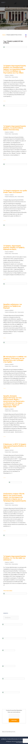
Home (3, 34)
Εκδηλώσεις (12, 196)
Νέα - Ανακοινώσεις (13, 77)
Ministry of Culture (7, 739)
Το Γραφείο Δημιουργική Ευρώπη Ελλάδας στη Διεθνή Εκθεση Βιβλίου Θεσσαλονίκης (14, 128)
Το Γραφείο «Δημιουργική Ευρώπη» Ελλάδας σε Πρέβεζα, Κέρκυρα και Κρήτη (14, 247)
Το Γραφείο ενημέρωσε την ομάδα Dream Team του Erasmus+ (15, 191)
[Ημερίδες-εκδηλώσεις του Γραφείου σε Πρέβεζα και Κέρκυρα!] (15, 291)
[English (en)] (26, 36)
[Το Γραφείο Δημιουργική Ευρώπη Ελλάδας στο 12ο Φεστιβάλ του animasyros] (15, 543)
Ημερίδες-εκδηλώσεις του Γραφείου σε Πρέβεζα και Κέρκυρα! (12, 306)
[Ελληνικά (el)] (26, 34)
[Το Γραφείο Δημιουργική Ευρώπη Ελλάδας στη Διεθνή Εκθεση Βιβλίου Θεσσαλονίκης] (15, 113)
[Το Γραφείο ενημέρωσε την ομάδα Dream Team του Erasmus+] (15, 175)
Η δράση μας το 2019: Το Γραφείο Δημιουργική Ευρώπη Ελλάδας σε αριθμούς (14, 446)
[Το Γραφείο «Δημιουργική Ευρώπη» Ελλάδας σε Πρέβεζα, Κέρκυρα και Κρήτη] (15, 233)
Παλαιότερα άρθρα (7, 590)
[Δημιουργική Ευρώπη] (3, 2)
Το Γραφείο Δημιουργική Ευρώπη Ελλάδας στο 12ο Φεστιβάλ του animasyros (14, 558)
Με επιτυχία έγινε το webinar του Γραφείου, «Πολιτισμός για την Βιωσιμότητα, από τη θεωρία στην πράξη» (15, 359)
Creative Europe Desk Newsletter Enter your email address (14, 711)
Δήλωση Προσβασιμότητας (8, 731)
